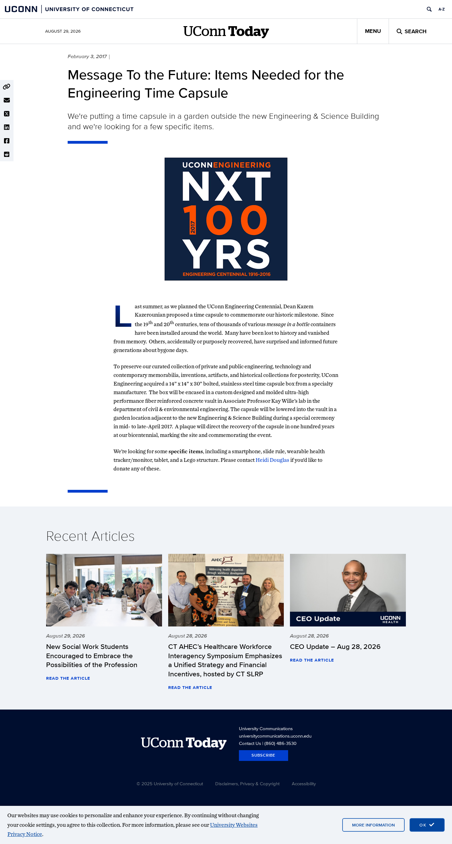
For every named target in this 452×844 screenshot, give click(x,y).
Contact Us (250, 743)
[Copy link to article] (7, 87)
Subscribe (264, 755)
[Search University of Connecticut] (429, 9)
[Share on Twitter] (7, 114)
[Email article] (7, 100)
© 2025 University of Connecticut (170, 783)
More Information (373, 825)
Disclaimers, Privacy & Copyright (247, 783)
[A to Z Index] (441, 9)
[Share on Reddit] (7, 154)
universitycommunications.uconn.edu (275, 736)
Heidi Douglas (272, 460)
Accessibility (304, 783)
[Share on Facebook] (7, 141)
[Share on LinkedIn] (7, 127)
